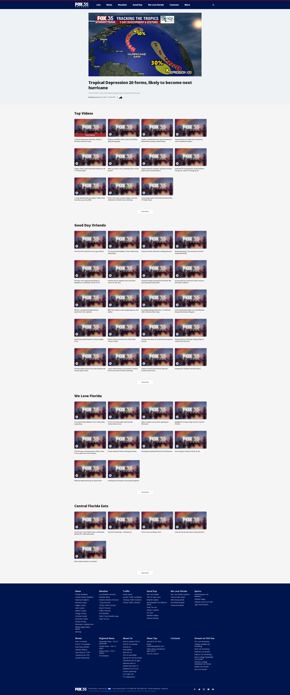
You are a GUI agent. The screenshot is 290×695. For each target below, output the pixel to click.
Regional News (106, 638)
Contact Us (127, 647)
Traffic (126, 591)
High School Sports (201, 604)
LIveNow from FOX (82, 655)
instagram (204, 689)
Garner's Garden (153, 610)
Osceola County (81, 616)
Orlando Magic (200, 599)
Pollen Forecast (105, 611)
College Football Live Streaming (202, 645)
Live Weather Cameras (107, 594)
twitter (199, 689)
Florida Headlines (81, 594)
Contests (175, 638)
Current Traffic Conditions (132, 597)
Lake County (79, 608)
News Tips (152, 638)
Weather (103, 591)
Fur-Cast (150, 613)
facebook (195, 689)
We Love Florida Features (180, 594)
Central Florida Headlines (84, 597)
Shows (78, 638)
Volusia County (80, 621)
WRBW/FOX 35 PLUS (130, 669)
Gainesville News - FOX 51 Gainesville (108, 642)
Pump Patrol (127, 594)
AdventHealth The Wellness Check (157, 603)
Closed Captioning (129, 671)
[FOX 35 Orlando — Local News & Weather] (82, 5)
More (187, 5)
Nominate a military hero (84, 624)
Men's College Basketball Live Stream (204, 658)
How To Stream (81, 641)
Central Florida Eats (82, 658)
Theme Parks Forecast (107, 605)
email (213, 689)
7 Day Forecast (104, 602)
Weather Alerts (104, 597)
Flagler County (80, 605)
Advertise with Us (129, 663)
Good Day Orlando (82, 647)
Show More (145, 211)
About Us (127, 638)
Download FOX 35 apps (131, 660)
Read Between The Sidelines (202, 595)
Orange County (80, 613)
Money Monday (152, 618)
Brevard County (81, 602)
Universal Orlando (177, 605)
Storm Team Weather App (108, 616)
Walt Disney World (177, 600)
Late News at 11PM (82, 652)
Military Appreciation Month (82, 628)
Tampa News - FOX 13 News (107, 647)
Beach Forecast (105, 608)
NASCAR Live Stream (202, 652)
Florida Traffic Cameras (131, 602)
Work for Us (127, 652)
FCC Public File (128, 674)
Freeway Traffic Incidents (132, 600)
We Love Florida (153, 594)
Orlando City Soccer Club (204, 602)
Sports (198, 591)
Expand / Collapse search (213, 5)
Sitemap (78, 632)
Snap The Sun (104, 619)
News (78, 591)
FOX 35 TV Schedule (82, 644)
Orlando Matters (81, 650)
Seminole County (81, 619)
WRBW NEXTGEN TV (130, 666)
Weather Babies (152, 600)
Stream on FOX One (204, 638)
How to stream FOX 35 (131, 641)
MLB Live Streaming (202, 649)
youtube (208, 689)
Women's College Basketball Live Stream (203, 663)
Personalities (127, 650)
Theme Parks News (178, 597)
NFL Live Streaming (202, 641)
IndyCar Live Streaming (203, 654)
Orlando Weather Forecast (109, 600)
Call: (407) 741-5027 (154, 641)
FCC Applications (129, 677)
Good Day (152, 591)
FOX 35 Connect (153, 654)
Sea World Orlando (178, 602)
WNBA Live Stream (202, 667)
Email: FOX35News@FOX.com (155, 645)
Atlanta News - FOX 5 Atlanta (107, 652)
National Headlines (82, 600)
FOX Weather (104, 613)
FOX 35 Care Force (154, 597)
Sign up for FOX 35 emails (132, 658)
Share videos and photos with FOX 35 (156, 650)
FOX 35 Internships (130, 655)
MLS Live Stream (201, 669)
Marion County (80, 611)
